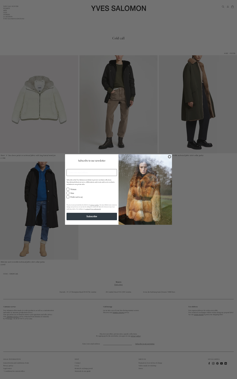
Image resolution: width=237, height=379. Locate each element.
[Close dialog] (169, 156)
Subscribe (91, 216)
